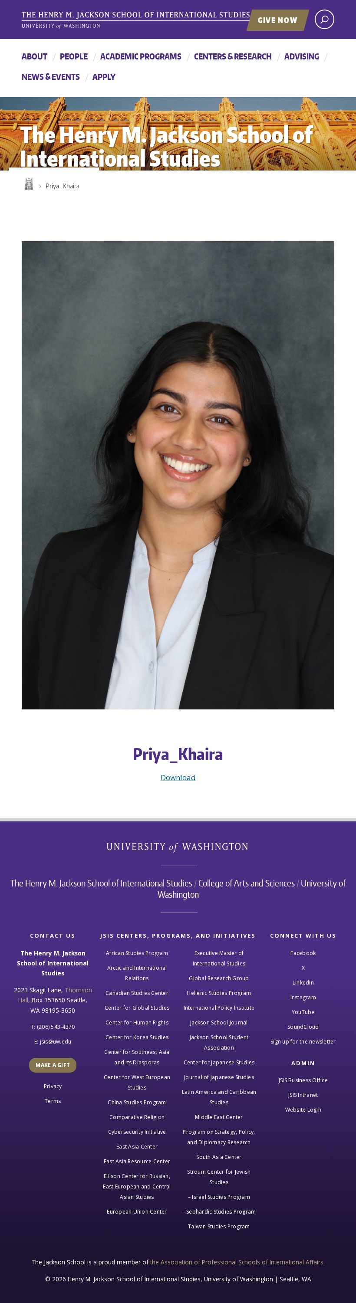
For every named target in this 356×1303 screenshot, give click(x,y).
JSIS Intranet (303, 1095)
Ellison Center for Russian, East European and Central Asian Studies (137, 1186)
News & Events (51, 76)
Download (178, 777)
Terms (53, 1101)
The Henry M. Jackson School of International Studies (101, 883)
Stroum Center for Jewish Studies (219, 1177)
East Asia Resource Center (137, 1161)
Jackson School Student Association (219, 1042)
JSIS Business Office (303, 1080)
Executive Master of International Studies (219, 958)
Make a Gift (53, 1065)
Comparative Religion (137, 1117)
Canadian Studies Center (136, 993)
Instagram (303, 997)
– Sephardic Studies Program (219, 1211)
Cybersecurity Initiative (137, 1132)
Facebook (303, 953)
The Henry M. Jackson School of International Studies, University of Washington (154, 20)
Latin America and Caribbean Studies (219, 1097)
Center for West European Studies (137, 1082)
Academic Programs (140, 56)
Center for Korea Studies (136, 1037)
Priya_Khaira (62, 186)
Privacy (53, 1086)
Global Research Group (219, 978)
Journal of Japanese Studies (219, 1077)
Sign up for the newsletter (303, 1041)
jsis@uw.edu (56, 1041)
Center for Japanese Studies (219, 1062)
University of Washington (178, 849)
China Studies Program (137, 1102)
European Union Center (137, 1211)
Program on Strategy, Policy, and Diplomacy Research (219, 1137)
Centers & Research (233, 56)
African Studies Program (137, 953)
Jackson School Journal (219, 1022)
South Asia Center (218, 1157)
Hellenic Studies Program (219, 993)
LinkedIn (303, 982)
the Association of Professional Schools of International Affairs (236, 1262)
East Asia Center (137, 1146)
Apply (103, 76)
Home (28, 184)
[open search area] (324, 19)
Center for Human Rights (136, 1022)
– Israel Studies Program (219, 1197)
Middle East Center (219, 1117)
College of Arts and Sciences (246, 883)
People (74, 56)
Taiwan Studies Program (219, 1226)
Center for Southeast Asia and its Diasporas (136, 1057)
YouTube (303, 1012)
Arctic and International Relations (137, 973)
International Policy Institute (219, 1007)
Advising (301, 56)
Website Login (303, 1109)
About (34, 56)
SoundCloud (303, 1027)
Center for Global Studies (137, 1007)
